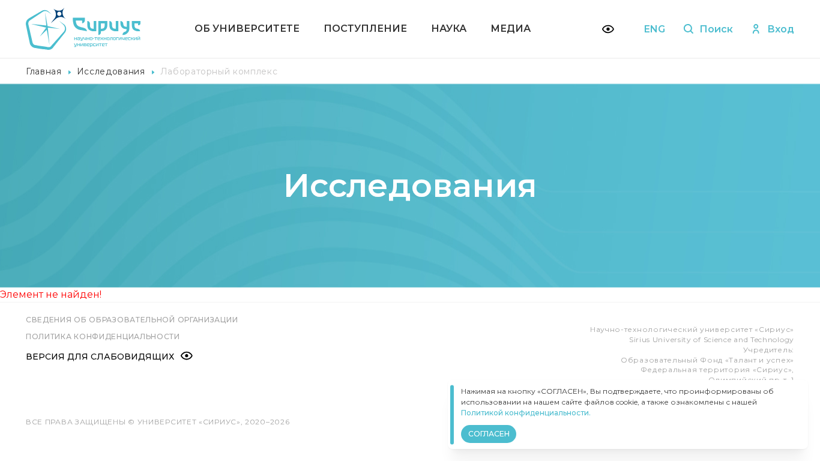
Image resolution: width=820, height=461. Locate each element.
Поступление (365, 28)
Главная (44, 71)
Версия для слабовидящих (100, 356)
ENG (654, 29)
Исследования (111, 71)
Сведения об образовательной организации (132, 319)
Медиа (510, 28)
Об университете (247, 28)
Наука (448, 28)
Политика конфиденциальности (103, 336)
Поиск (716, 29)
